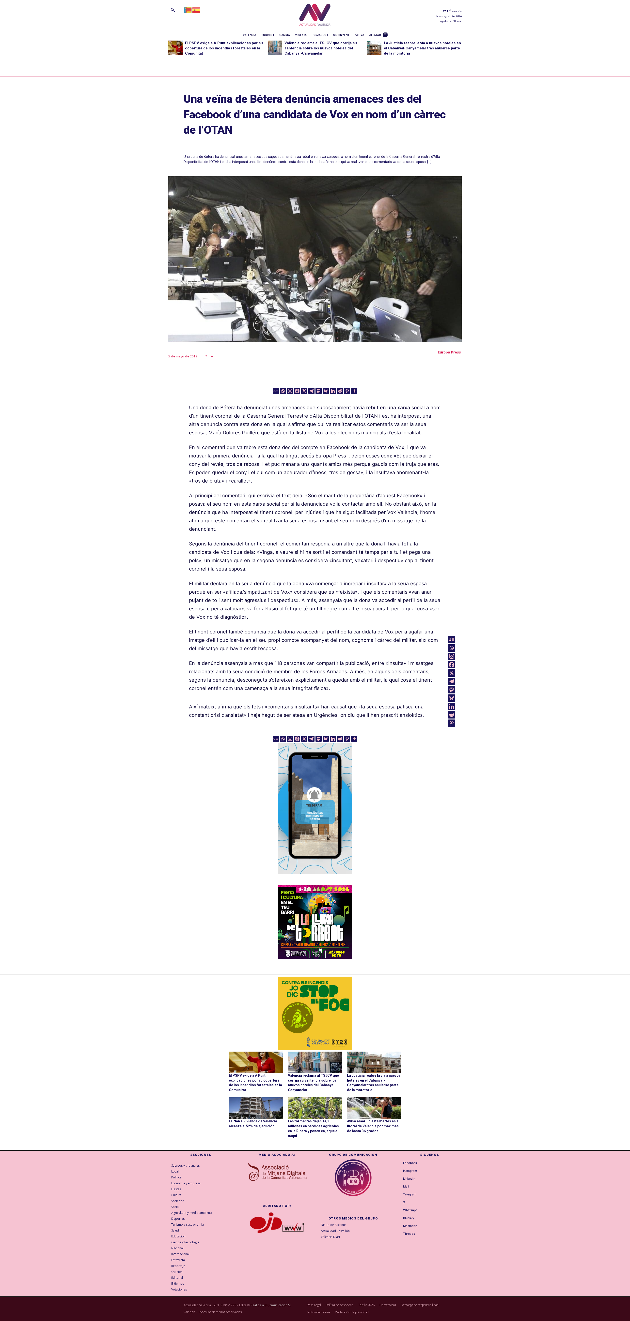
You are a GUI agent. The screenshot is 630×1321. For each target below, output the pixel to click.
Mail (406, 1186)
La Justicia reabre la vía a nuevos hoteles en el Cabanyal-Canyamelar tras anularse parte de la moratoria (422, 48)
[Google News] (276, 391)
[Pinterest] (347, 391)
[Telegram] (311, 391)
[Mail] (399, 1187)
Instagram (410, 1171)
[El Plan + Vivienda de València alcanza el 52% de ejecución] (256, 1108)
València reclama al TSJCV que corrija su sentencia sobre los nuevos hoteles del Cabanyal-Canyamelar (320, 48)
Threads (409, 1233)
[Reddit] (340, 391)
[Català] (188, 9)
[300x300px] (315, 957)
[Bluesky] (326, 391)
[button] (172, 9)
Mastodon (410, 1226)
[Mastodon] (318, 391)
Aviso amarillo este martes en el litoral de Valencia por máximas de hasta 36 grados (373, 1126)
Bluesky (408, 1218)
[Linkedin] (333, 391)
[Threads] (399, 1234)
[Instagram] (290, 391)
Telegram (409, 1194)
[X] (304, 391)
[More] (354, 391)
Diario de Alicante (333, 1225)
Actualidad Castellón (335, 1231)
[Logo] (315, 15)
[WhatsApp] (399, 1210)
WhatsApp (410, 1210)
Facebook (410, 1163)
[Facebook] (297, 391)
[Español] (196, 9)
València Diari (330, 1237)
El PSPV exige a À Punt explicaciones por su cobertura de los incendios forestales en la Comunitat (224, 48)
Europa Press (449, 352)
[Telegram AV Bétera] (315, 877)
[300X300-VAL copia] (315, 1013)
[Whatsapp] (283, 391)
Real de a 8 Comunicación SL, (271, 1305)
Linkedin (409, 1178)
